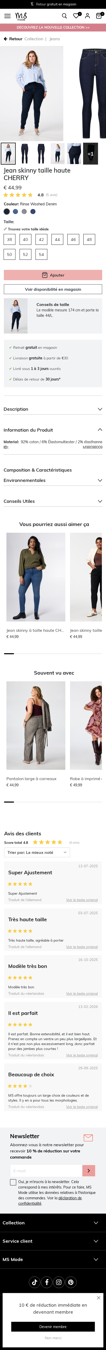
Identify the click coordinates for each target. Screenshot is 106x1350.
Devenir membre (53, 1326)
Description (16, 409)
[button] (76, 16)
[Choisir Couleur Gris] (24, 211)
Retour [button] (15, 38)
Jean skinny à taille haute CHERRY (39, 630)
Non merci (53, 1338)
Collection (33, 38)
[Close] (99, 1298)
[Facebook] (46, 1282)
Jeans (54, 38)
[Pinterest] (71, 1282)
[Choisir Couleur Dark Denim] (33, 211)
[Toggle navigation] (7, 16)
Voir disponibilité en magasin (53, 289)
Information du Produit (28, 430)
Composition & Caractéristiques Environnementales (38, 475)
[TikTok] (34, 1282)
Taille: (9, 222)
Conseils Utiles (19, 501)
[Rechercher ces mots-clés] (64, 16)
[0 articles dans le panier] (99, 16)
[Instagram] (59, 1282)
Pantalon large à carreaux (31, 778)
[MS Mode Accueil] (21, 16)
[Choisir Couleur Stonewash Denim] (15, 211)
